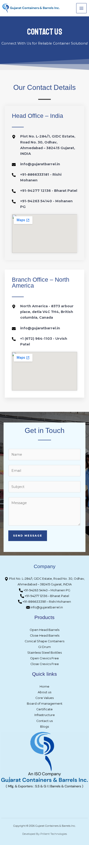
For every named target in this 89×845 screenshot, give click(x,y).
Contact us (44, 721)
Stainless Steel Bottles (44, 652)
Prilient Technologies (53, 834)
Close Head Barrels (44, 635)
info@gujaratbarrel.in (46, 607)
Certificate (44, 709)
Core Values (44, 698)
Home (44, 686)
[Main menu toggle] (81, 8)
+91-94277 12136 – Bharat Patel (46, 596)
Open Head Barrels (44, 630)
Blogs (44, 726)
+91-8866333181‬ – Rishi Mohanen (46, 601)
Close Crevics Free (44, 664)
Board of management (44, 703)
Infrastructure (44, 715)
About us (44, 692)
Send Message (27, 535)
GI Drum (44, 647)
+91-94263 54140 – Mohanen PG (46, 590)
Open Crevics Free (44, 658)
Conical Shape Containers (44, 641)
